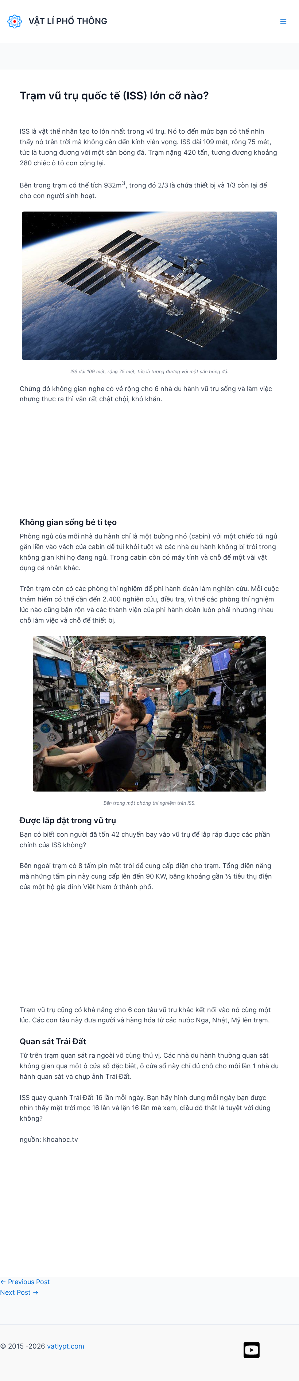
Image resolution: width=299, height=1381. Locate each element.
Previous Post (25, 1282)
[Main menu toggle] (283, 21)
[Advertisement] (149, 466)
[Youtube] (251, 1350)
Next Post (19, 1292)
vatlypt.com (65, 1346)
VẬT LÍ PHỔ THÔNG (67, 21)
